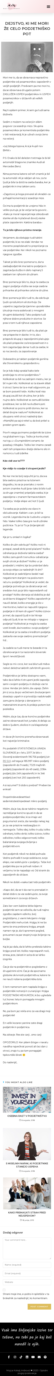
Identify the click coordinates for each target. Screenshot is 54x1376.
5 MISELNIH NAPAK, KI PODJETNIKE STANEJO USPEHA (27, 1165)
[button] (48, 6)
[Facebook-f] (8, 1357)
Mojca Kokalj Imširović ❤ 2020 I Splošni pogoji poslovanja (27, 1372)
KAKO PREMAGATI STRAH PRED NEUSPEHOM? (27, 1214)
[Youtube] (33, 1357)
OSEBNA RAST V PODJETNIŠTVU (27, 1116)
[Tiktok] (21, 1357)
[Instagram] (15, 1357)
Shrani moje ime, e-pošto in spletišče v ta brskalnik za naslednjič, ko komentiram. (26, 1296)
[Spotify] (45, 1357)
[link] (27, 1070)
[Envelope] (39, 1357)
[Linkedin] (27, 1357)
